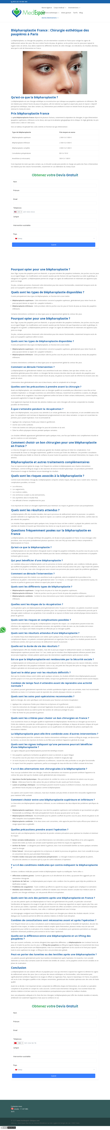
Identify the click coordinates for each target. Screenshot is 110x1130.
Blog (81, 13)
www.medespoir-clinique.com (28, 1121)
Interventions (73, 8)
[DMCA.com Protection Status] (8, 1129)
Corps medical (59, 8)
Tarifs (75, 13)
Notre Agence (47, 8)
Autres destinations (49, 18)
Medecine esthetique (49, 13)
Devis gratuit (66, 13)
